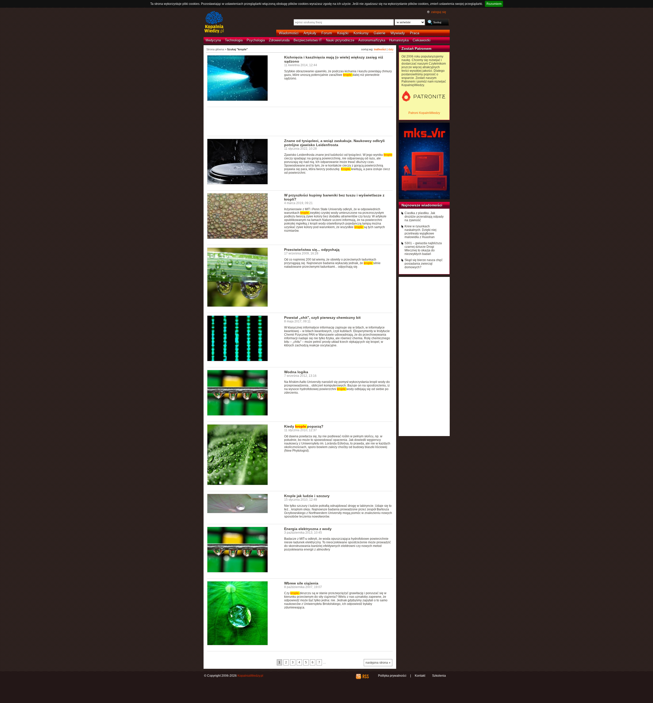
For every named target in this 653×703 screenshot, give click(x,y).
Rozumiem (493, 4)
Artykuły (310, 33)
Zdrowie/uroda (279, 40)
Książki (342, 33)
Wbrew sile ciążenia (301, 583)
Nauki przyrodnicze (340, 40)
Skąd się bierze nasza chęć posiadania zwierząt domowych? (424, 263)
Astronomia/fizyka (371, 40)
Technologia (234, 40)
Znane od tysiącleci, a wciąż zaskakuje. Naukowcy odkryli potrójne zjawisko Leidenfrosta (334, 143)
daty (391, 49)
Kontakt (420, 675)
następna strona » (378, 662)
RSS (365, 676)
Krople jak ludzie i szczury (307, 496)
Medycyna (213, 40)
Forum (326, 33)
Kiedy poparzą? (303, 426)
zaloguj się (438, 12)
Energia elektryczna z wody (308, 529)
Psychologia (256, 40)
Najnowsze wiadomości (421, 205)
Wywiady (398, 33)
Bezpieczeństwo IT (308, 40)
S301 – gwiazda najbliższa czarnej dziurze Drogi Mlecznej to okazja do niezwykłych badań (423, 248)
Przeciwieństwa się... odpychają (312, 250)
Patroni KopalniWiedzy (424, 113)
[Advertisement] (300, 121)
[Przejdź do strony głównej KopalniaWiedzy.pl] (214, 22)
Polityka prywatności (392, 675)
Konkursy (361, 33)
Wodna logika (296, 372)
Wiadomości (288, 33)
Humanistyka (399, 40)
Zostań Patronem (416, 48)
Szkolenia (439, 675)
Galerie (379, 33)
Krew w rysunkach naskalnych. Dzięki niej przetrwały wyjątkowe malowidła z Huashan (420, 232)
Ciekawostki (422, 40)
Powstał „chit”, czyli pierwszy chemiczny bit (322, 317)
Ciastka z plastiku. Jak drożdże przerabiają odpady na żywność (424, 216)
